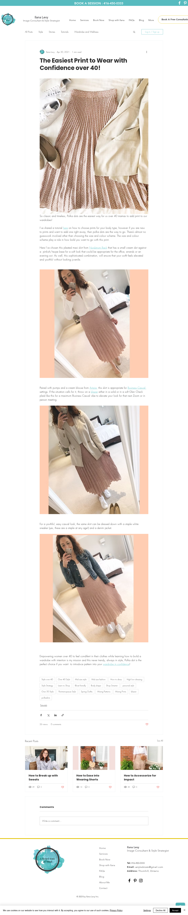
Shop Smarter (112, 685)
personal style (128, 685)
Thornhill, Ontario (148, 871)
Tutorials (64, 31)
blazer (133, 691)
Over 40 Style (64, 679)
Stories (52, 31)
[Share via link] (62, 715)
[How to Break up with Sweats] (46, 758)
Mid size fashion (98, 679)
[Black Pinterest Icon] (135, 880)
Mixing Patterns (103, 691)
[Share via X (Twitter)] (48, 715)
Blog (101, 876)
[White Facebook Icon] (179, 3)
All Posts (29, 31)
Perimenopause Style (67, 691)
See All (160, 740)
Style (40, 31)
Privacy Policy (116, 910)
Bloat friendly (80, 685)
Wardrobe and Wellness (86, 31)
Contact (103, 888)
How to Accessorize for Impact (140, 777)
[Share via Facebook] (41, 715)
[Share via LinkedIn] (55, 715)
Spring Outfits (86, 691)
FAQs (102, 871)
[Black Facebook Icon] (129, 880)
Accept (175, 910)
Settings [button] (147, 910)
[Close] (184, 910)
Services (103, 853)
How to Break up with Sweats (43, 777)
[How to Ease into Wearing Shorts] (94, 758)
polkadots (46, 697)
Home (102, 848)
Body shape (96, 685)
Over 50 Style (48, 691)
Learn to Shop (64, 685)
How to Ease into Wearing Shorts (87, 777)
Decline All (160, 910)
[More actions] (146, 52)
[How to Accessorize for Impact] (141, 758)
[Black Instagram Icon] (141, 880)
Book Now (104, 859)
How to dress (116, 679)
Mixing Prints (120, 691)
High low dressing (134, 679)
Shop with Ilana (107, 865)
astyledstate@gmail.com (149, 867)
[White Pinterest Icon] (185, 3)
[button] (134, 32)
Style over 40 (47, 679)
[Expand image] (94, 460)
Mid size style (81, 679)
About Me (104, 882)
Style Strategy (47, 685)
